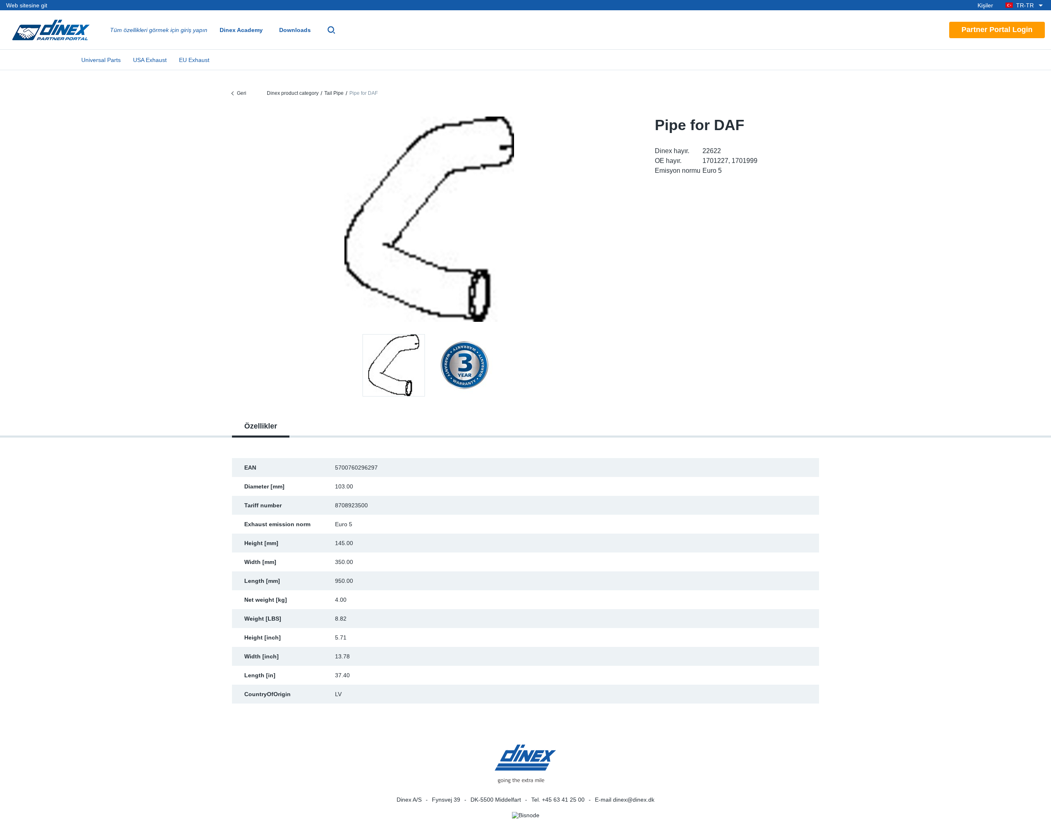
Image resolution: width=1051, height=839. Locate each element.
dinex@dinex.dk (633, 799)
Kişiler (985, 5)
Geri (241, 93)
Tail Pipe (334, 93)
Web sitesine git (26, 5)
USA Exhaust (150, 60)
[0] (429, 219)
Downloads (295, 30)
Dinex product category (293, 93)
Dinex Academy (241, 30)
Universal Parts (101, 60)
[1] (464, 365)
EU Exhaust (194, 60)
